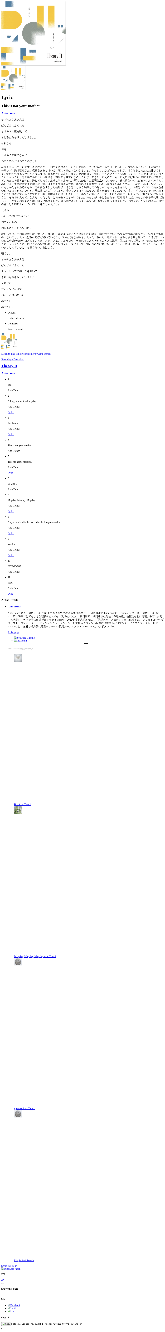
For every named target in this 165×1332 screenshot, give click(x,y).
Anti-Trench (9, 113)
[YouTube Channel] (24, 637)
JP (2, 1279)
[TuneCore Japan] (10, 1268)
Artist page (13, 632)
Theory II (9, 366)
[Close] (2, 1283)
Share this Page (9, 1266)
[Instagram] (20, 640)
